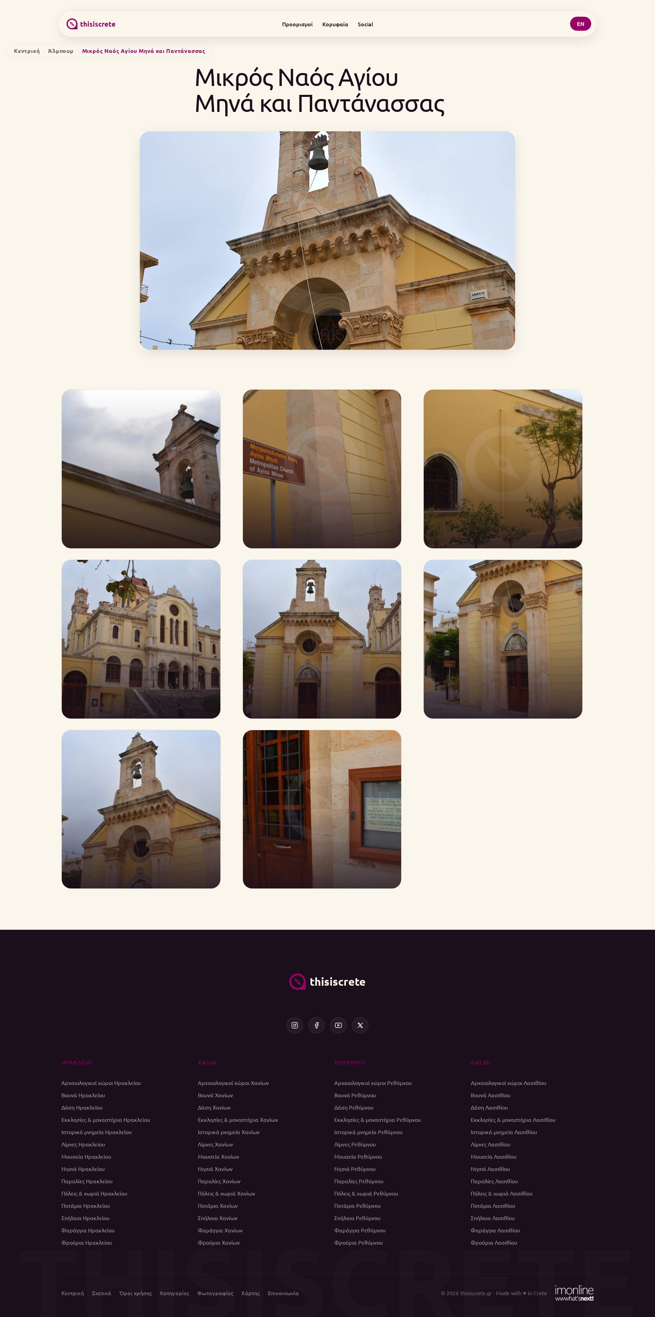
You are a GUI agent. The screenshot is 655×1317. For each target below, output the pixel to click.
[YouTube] (338, 1025)
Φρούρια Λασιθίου (494, 1242)
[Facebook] (316, 1025)
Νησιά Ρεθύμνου (355, 1168)
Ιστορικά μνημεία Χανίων (229, 1131)
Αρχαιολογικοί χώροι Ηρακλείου (101, 1082)
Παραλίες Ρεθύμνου (358, 1180)
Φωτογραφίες (215, 1293)
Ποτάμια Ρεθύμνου (357, 1205)
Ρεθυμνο (349, 1062)
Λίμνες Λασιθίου (490, 1144)
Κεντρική (27, 50)
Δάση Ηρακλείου (82, 1107)
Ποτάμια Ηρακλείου (85, 1205)
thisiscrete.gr (476, 1292)
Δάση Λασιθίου (489, 1107)
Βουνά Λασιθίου (490, 1094)
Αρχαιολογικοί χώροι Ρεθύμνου (373, 1082)
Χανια (207, 1062)
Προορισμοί (297, 24)
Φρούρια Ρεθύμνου (358, 1242)
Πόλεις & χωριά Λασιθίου (502, 1193)
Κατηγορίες (174, 1293)
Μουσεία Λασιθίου (493, 1156)
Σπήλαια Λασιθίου (493, 1217)
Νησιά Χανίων (215, 1168)
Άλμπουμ (61, 50)
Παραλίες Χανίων (219, 1180)
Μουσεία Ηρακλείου (86, 1156)
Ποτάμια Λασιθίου (493, 1205)
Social (365, 24)
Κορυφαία (335, 24)
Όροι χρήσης (135, 1293)
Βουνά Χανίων (215, 1094)
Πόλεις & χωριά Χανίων (226, 1193)
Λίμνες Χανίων (215, 1144)
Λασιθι (481, 1062)
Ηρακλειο (76, 1062)
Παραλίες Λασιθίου (494, 1180)
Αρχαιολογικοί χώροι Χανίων (233, 1082)
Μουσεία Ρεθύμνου (358, 1156)
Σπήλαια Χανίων (217, 1217)
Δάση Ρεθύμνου (354, 1107)
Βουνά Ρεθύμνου (355, 1094)
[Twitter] (360, 1025)
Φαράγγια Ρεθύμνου (359, 1230)
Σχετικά (101, 1293)
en (580, 23)
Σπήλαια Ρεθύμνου (357, 1217)
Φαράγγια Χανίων (220, 1230)
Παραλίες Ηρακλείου (87, 1180)
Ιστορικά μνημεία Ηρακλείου (96, 1131)
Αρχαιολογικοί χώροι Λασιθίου (508, 1082)
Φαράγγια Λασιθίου (495, 1230)
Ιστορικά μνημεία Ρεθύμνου (368, 1131)
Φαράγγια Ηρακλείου (88, 1230)
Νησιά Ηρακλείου (83, 1168)
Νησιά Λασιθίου (490, 1168)
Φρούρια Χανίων (219, 1242)
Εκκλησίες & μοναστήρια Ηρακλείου (105, 1119)
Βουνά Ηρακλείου (83, 1094)
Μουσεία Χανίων (218, 1156)
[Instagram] (295, 1025)
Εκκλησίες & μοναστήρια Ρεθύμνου (377, 1119)
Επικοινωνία (283, 1293)
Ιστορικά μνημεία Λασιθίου (504, 1131)
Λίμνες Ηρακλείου (83, 1144)
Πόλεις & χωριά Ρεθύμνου (366, 1193)
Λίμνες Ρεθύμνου (355, 1144)
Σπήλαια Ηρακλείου (85, 1217)
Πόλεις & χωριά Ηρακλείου (94, 1193)
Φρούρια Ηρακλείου (86, 1242)
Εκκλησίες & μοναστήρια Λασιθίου (513, 1119)
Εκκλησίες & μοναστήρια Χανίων (238, 1119)
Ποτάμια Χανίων (218, 1205)
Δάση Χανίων (214, 1107)
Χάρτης (250, 1293)
